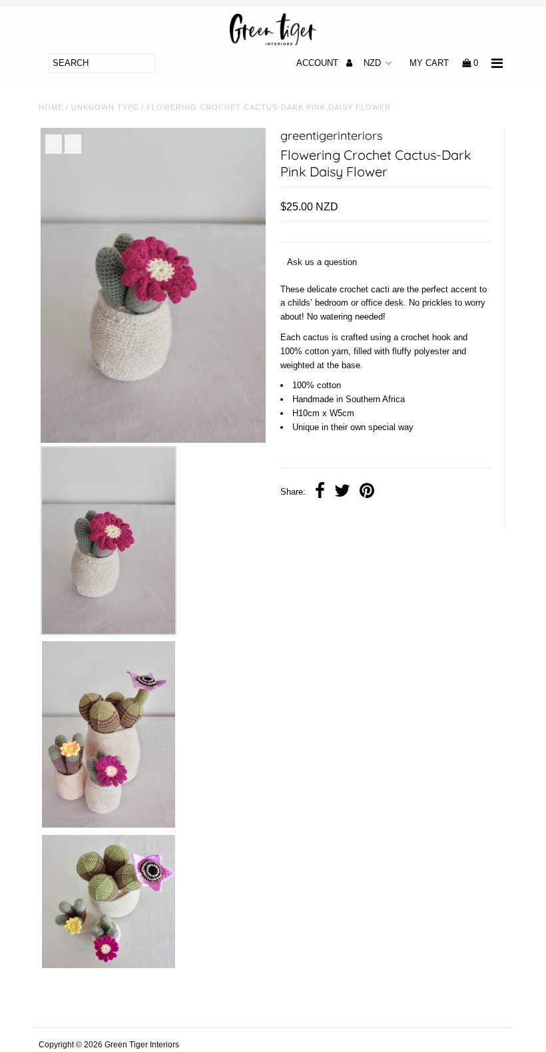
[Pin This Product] (367, 492)
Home (51, 107)
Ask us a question (322, 262)
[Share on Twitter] (342, 492)
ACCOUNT (318, 63)
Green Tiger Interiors (142, 1044)
